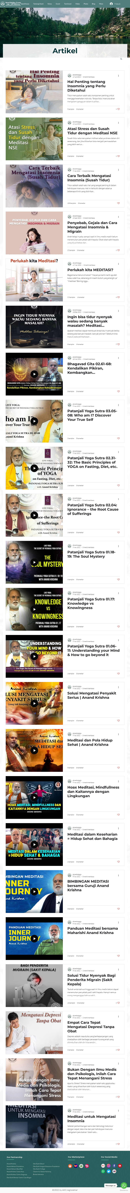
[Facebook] (114, 1166)
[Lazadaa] (76, 1166)
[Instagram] (109, 1166)
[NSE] (114, 1171)
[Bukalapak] (87, 1166)
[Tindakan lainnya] (119, 75)
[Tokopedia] (81, 1166)
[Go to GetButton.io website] (124, 1190)
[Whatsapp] (103, 1171)
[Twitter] (109, 1171)
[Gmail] (103, 1166)
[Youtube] (120, 1166)
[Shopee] (70, 1166)
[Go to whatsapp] (124, 1185)
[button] (121, 59)
